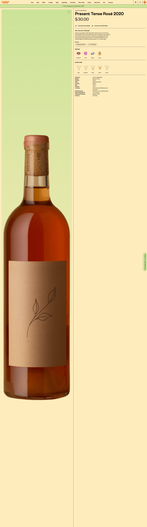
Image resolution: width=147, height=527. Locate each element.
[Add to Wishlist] (69, 12)
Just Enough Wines (81, 10)
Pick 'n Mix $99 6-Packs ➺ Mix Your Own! (73, 6)
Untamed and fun (80, 44)
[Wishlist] (140, 2)
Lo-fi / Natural (92, 44)
